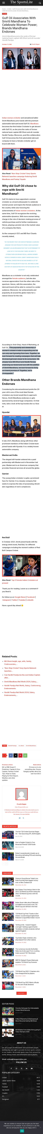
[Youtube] (32, 1069)
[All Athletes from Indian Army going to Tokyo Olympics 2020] (8, 1033)
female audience (18, 278)
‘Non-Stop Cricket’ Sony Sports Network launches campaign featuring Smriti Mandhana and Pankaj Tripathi (19, 176)
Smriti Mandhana (31, 745)
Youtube (22, 600)
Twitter (14, 600)
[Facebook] (11, 755)
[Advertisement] (21, 94)
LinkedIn (30, 600)
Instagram (6, 600)
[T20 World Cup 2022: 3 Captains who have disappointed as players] (8, 974)
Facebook (31, 597)
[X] (15, 755)
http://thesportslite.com (21, 807)
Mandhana (34, 124)
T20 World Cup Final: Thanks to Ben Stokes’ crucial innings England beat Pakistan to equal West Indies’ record (27, 916)
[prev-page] (3, 863)
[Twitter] (21, 1069)
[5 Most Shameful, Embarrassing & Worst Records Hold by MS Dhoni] (8, 1022)
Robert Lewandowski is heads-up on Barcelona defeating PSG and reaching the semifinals (28, 855)
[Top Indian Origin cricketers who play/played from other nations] (8, 941)
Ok (22, 1131)
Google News (20, 597)
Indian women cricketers (25, 211)
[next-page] (6, 863)
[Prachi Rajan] (21, 794)
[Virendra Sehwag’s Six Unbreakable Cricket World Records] (8, 1011)
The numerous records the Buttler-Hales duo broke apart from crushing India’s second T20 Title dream (27, 951)
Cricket (9, 9)
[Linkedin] (27, 1069)
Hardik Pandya (12, 745)
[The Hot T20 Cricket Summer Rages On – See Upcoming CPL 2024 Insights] (8, 835)
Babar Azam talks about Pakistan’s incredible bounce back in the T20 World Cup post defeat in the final (26, 904)
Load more (21, 993)
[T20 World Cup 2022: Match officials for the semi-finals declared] (8, 986)
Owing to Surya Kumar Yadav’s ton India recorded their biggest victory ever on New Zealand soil (26, 880)
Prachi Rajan (36, 44)
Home (4, 9)
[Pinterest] (20, 755)
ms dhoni (21, 745)
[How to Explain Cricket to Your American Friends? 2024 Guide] (8, 845)
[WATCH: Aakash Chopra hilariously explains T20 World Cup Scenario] (8, 963)
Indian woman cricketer (11, 118)
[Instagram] (19, 817)
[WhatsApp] (25, 755)
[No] (40, 1127)
